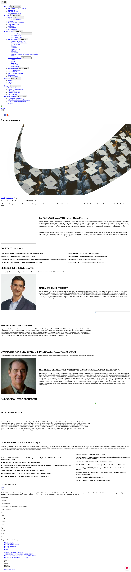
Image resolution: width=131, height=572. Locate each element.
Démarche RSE (12, 27)
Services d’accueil (13, 68)
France (13, 59)
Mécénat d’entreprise (14, 91)
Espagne (13, 63)
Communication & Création (19, 43)
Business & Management (18, 41)
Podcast (10, 82)
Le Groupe (7, 15)
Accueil (3, 198)
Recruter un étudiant (13, 88)
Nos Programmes (13, 39)
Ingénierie (14, 47)
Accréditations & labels (14, 13)
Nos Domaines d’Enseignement (17, 8)
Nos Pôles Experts (13, 11)
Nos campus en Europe (14, 58)
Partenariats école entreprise (15, 89)
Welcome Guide (15, 70)
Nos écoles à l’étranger (17, 37)
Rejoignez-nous (12, 29)
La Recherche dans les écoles (16, 98)
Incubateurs (11, 26)
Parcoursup (11, 80)
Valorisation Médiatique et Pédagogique (19, 100)
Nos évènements (12, 71)
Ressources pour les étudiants (16, 22)
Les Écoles (7, 6)
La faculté (10, 103)
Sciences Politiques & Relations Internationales (24, 54)
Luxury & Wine (15, 49)
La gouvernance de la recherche (17, 101)
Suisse (13, 61)
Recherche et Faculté (10, 96)
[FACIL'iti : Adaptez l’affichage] (127, 568)
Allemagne (14, 64)
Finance (13, 46)
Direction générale (16, 19)
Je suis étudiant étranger (14, 34)
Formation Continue (13, 94)
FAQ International (13, 76)
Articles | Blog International (15, 73)
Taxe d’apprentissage (14, 92)
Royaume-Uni (15, 66)
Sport (12, 55)
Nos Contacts (11, 75)
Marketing (14, 51)
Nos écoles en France (17, 35)
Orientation (7, 79)
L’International (8, 31)
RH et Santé (14, 52)
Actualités (10, 21)
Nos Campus (11, 10)
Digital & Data (15, 44)
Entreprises (7, 86)
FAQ (9, 84)
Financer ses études (13, 24)
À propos (10, 17)
